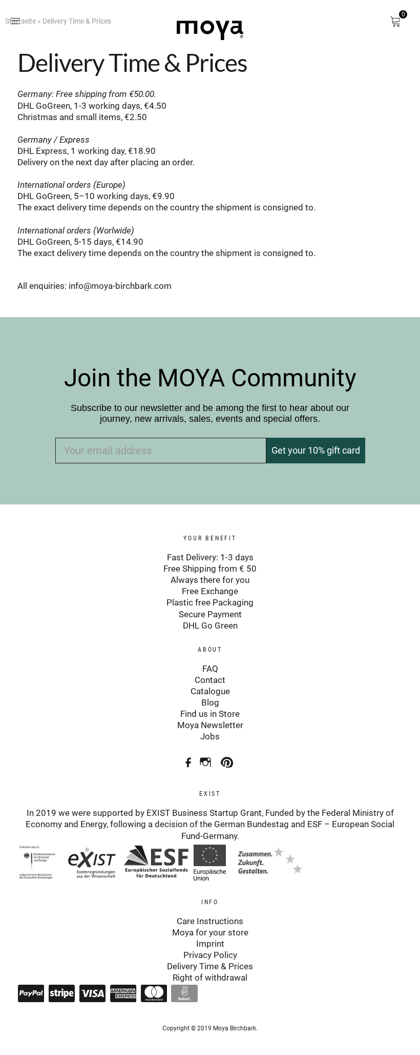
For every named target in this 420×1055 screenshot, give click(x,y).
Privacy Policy (210, 955)
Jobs (210, 736)
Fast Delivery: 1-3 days (210, 557)
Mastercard (153, 993)
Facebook (185, 759)
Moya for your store (210, 932)
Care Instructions (210, 921)
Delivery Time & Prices (210, 966)
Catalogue (210, 691)
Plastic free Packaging (210, 602)
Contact (210, 680)
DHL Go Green (210, 625)
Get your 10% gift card (315, 450)
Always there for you (210, 580)
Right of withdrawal (210, 977)
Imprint (210, 944)
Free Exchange (210, 591)
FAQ (210, 668)
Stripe (61, 993)
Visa (92, 993)
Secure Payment (210, 614)
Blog (210, 702)
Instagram (207, 759)
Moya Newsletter (210, 725)
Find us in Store (210, 714)
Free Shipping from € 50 (210, 568)
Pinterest (228, 759)
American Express (123, 993)
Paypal (30, 993)
